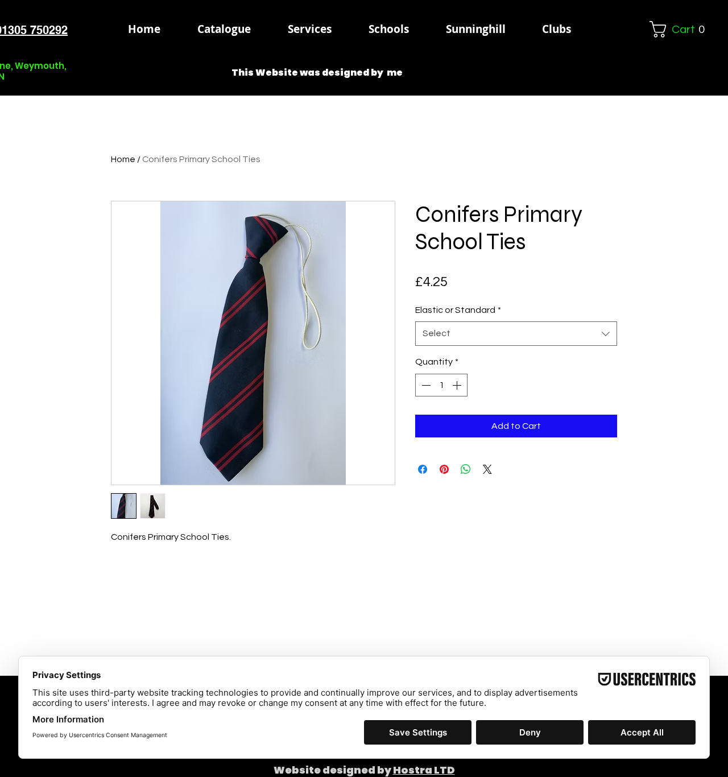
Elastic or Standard (458, 310)
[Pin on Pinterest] (444, 469)
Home (123, 159)
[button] (388, 29)
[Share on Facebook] (422, 469)
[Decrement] (425, 385)
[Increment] (458, 385)
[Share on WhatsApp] (466, 469)
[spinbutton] (441, 385)
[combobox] (516, 333)
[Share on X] (487, 469)
